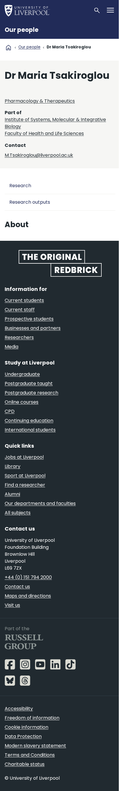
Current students (24, 300)
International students (30, 430)
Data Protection (23, 736)
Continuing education (29, 420)
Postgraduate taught (29, 383)
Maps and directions (28, 596)
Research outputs (29, 202)
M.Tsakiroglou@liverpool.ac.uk (39, 155)
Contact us (17, 586)
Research (20, 185)
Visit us (12, 605)
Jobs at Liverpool (24, 457)
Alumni (12, 494)
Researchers (19, 337)
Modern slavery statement (35, 745)
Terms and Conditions (30, 755)
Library (12, 466)
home (8, 47)
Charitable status (25, 764)
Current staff (20, 309)
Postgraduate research (31, 392)
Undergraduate (22, 374)
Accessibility (19, 708)
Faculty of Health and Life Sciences (44, 133)
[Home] (47, 10)
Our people (21, 30)
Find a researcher (25, 485)
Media (11, 346)
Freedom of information (32, 718)
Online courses (21, 402)
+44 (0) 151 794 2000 (28, 577)
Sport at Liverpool (25, 475)
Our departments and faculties (40, 503)
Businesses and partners (33, 328)
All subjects (18, 512)
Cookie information (26, 727)
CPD (10, 411)
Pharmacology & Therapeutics (40, 101)
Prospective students (29, 319)
